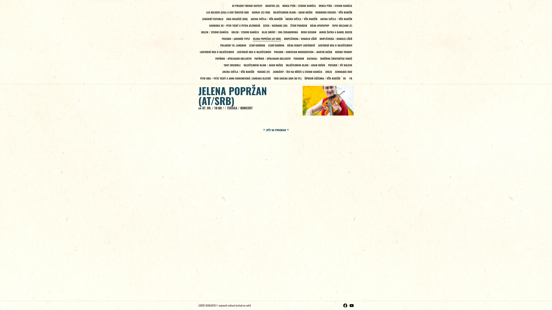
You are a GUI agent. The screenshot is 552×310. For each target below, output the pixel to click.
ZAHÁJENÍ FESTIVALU (212, 19)
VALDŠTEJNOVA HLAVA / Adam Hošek (293, 12)
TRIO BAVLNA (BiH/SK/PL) (288, 78)
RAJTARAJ (312, 58)
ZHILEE (328, 72)
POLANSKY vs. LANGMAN (233, 45)
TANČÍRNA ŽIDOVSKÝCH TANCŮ (336, 58)
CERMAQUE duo (343, 72)
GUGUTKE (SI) (272, 6)
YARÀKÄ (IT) (263, 72)
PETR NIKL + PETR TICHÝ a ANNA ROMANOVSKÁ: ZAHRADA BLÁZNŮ (235, 78)
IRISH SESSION (308, 32)
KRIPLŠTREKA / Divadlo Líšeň (300, 39)
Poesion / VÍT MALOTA (340, 65)
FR (350, 78)
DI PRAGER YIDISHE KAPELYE (247, 6)
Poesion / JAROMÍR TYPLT (236, 39)
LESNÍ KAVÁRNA (257, 45)
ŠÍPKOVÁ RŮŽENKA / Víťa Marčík (322, 78)
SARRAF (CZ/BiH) (261, 12)
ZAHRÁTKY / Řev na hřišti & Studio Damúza (297, 72)
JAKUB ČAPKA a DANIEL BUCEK (335, 32)
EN (344, 78)
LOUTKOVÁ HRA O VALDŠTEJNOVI (335, 45)
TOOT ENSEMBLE (232, 65)
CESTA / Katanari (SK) (275, 25)
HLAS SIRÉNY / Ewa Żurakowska (280, 32)
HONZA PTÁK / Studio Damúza (299, 6)
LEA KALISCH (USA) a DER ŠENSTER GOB (227, 12)
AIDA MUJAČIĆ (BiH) (237, 19)
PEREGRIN (299, 58)
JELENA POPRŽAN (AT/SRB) (267, 39)
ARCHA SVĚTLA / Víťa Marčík (267, 19)
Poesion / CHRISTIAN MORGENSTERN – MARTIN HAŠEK (303, 52)
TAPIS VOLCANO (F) (342, 25)
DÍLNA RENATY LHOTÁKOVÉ (301, 45)
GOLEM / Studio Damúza (215, 32)
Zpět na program (276, 130)
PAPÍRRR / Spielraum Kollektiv (233, 58)
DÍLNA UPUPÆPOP (319, 25)
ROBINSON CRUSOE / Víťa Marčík (333, 12)
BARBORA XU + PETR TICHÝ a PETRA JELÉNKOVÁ (234, 25)
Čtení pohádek (298, 25)
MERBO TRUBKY (343, 52)
